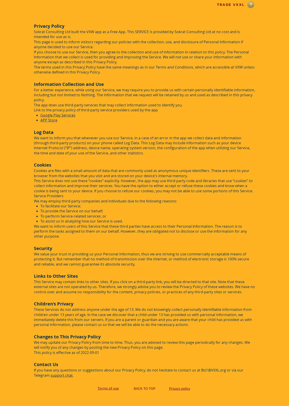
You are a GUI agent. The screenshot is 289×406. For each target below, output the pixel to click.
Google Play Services (57, 115)
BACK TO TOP (144, 388)
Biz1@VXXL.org (213, 370)
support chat (62, 375)
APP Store (48, 120)
